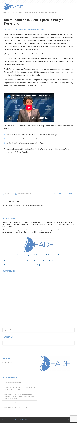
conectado (20, 206)
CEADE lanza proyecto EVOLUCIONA (16, 407)
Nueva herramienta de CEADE (14, 383)
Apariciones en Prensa (21, 29)
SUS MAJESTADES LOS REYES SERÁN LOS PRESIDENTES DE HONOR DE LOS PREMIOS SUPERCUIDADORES (19, 396)
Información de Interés (36, 29)
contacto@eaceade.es (40, 265)
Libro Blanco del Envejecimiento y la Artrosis (18, 403)
